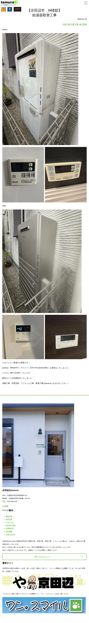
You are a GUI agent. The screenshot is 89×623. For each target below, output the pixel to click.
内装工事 (66, 24)
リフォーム (10, 522)
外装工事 (74, 24)
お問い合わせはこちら (42, 557)
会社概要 (5, 506)
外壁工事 (9, 519)
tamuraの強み (11, 525)
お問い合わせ (10, 534)
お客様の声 (10, 528)
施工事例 (83, 24)
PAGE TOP (85, 602)
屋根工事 (9, 516)
